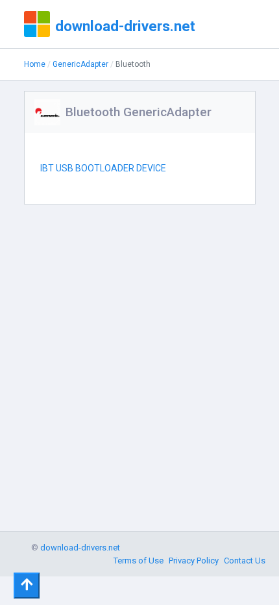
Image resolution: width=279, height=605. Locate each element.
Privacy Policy (194, 560)
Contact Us (244, 560)
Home (34, 64)
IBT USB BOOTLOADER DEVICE (103, 168)
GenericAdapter (80, 64)
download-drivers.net (125, 26)
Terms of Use (139, 560)
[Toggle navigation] (27, 586)
